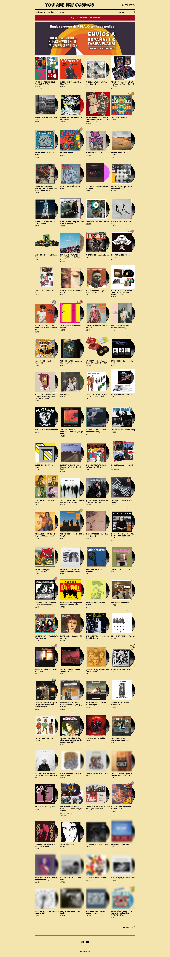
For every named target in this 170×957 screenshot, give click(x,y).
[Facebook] (87, 942)
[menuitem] (40, 12)
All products (128, 927)
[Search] (134, 12)
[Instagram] (82, 942)
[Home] (69, 5)
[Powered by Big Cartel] (85, 951)
